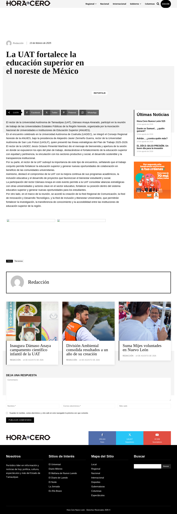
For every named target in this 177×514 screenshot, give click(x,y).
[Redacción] (9, 43)
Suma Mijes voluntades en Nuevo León (142, 347)
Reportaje (100, 93)
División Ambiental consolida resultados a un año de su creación (87, 349)
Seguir (130, 432)
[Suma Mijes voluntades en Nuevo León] (145, 321)
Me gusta (102, 432)
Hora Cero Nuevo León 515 (151, 121)
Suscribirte (157, 432)
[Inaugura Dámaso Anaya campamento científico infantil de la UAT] (32, 321)
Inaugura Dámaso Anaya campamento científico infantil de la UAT (30, 349)
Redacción (18, 43)
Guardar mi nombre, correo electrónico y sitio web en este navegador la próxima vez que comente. (49, 413)
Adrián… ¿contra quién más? (152, 138)
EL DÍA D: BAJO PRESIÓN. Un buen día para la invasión (152, 147)
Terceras (19, 261)
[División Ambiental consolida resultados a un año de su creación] (88, 321)
